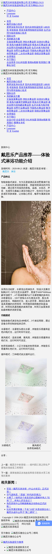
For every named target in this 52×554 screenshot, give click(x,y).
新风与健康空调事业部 (20, 45)
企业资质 (11, 62)
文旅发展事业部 (14, 42)
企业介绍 (11, 119)
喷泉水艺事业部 (40, 45)
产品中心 (11, 10)
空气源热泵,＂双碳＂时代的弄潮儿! (24, 494)
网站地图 (26, 524)
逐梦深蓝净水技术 (15, 27)
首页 (9, 21)
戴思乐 (5, 171)
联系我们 (43, 62)
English (15, 16)
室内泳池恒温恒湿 (34, 27)
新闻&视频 (33, 62)
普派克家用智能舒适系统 (31, 30)
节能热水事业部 (37, 50)
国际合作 (11, 36)
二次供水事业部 (26, 53)
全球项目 (11, 56)
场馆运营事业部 (42, 53)
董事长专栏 (19, 122)
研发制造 (13, 30)
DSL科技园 (21, 62)
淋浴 (13, 171)
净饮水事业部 (29, 42)
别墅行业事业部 (21, 50)
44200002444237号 (10, 524)
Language (11, 13)
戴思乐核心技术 (14, 24)
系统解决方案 (13, 39)
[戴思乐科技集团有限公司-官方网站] (22, 2)
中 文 (9, 16)
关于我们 (11, 59)
